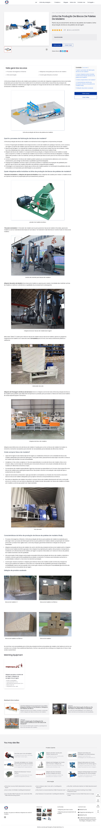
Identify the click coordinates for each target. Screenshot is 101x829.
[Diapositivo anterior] (6, 49)
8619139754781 (83, 809)
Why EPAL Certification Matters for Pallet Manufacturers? (82, 786)
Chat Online (85, 97)
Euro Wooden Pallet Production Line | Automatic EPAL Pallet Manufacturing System (18, 794)
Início (53, 12)
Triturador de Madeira (10, 174)
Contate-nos (81, 2)
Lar (36, 2)
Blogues (66, 2)
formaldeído (34, 338)
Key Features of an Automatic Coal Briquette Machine (50, 794)
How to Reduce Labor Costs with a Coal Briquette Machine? (49, 786)
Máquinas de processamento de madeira (36, 706)
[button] (7, 49)
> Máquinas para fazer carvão (65, 809)
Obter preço (57, 45)
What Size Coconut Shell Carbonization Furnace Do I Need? (18, 786)
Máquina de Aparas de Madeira (28, 174)
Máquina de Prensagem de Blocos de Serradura (18, 392)
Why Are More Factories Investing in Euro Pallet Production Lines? (79, 790)
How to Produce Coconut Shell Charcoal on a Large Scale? (81, 794)
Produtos (57, 2)
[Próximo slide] (46, 49)
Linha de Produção (60, 12)
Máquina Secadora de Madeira (13, 283)
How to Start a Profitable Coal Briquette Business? (18, 790)
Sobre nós (73, 2)
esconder (85, 67)
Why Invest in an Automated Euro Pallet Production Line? (51, 790)
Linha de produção (44, 2)
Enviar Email (68, 45)
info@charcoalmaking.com (86, 812)
